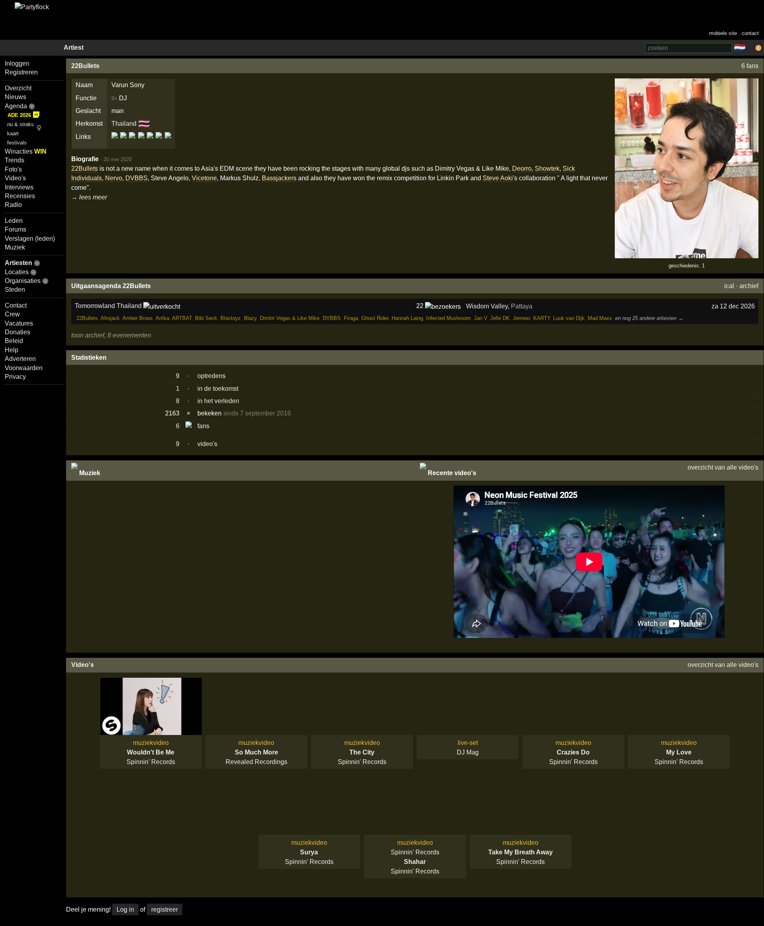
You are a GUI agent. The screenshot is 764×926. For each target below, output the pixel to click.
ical (729, 286)
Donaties (17, 332)
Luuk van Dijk (569, 318)
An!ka (162, 318)
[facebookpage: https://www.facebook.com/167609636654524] (132, 141)
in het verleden (218, 401)
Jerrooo (521, 318)
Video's (15, 178)
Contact (16, 305)
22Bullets (85, 65)
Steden (15, 289)
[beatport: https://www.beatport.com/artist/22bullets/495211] (115, 141)
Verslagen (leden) (30, 238)
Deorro (522, 168)
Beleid (14, 340)
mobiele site (723, 33)
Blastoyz (230, 318)
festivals (17, 143)
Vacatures (19, 323)
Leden (14, 220)
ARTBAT (182, 318)
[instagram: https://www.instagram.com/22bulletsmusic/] (141, 141)
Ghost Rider (374, 318)
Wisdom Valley (487, 306)
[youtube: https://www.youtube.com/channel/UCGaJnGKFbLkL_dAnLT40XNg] (167, 141)
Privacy (15, 376)
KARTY (541, 318)
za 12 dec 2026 (733, 306)
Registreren (21, 72)
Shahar (415, 861)
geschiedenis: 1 (686, 266)
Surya (309, 852)
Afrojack (110, 318)
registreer (164, 909)
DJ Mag (468, 752)
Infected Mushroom (448, 318)
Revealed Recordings (256, 761)
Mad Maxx (600, 318)
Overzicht (18, 88)
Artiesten (18, 262)
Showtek (547, 168)
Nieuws (15, 97)
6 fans (749, 65)
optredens (211, 375)
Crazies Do (573, 752)
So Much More (256, 752)
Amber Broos (138, 318)
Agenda (16, 106)
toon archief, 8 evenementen (111, 335)
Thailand (123, 123)
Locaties (17, 272)
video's (207, 444)
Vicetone (204, 178)
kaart (13, 133)
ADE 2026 (19, 115)
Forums (15, 229)
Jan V (480, 318)
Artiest (74, 47)
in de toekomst (217, 388)
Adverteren (20, 358)
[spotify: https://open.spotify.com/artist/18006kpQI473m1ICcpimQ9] (150, 141)
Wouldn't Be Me (150, 752)
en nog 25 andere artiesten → (649, 318)
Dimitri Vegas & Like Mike (290, 318)
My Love (679, 752)
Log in (125, 909)
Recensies (20, 196)
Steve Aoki (498, 178)
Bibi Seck (206, 318)
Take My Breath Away (520, 852)
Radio (13, 204)
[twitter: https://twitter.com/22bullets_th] (158, 141)
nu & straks (20, 124)
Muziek (15, 247)
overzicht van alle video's (723, 467)
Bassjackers (279, 178)
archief (748, 286)
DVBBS (136, 178)
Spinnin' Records (151, 761)
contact (750, 33)
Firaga (351, 318)
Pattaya (521, 306)
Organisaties (23, 280)
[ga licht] (750, 48)
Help (11, 350)
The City (361, 752)
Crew (12, 314)
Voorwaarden (24, 368)
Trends (14, 160)
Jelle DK (500, 318)
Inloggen (17, 63)
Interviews (19, 187)
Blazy (250, 318)
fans (203, 426)
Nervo (113, 178)
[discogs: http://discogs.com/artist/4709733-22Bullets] (123, 141)
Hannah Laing (407, 318)
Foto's (13, 169)
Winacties (26, 151)
